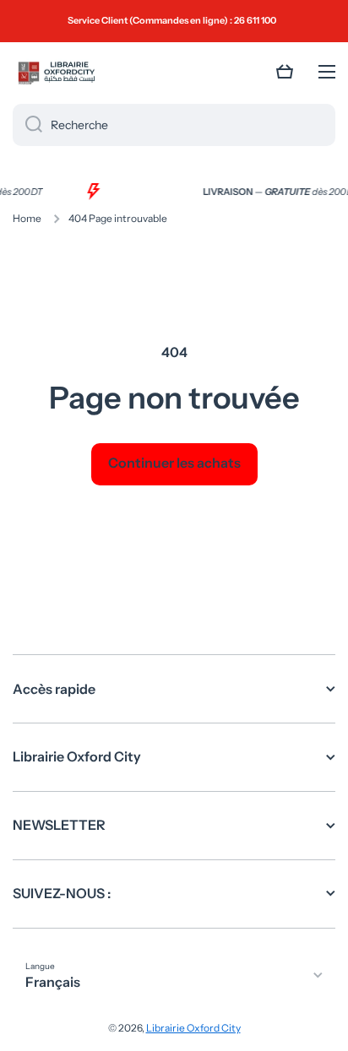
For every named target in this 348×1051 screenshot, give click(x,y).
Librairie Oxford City (193, 1027)
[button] (284, 71)
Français (52, 981)
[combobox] (174, 125)
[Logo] (55, 72)
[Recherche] (27, 125)
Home (27, 218)
